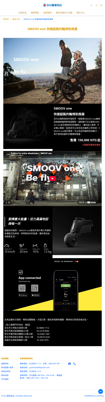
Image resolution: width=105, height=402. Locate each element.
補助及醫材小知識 (64, 12)
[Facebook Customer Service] (100, 391)
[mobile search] (91, 5)
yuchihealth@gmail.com (39, 367)
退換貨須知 (5, 371)
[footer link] (69, 363)
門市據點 (5, 379)
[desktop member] (96, 5)
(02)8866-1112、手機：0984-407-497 (44, 363)
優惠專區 (35, 12)
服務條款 (5, 363)
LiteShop (100, 396)
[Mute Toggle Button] (6, 203)
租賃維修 (47, 12)
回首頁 (6, 19)
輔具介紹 (16, 19)
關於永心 (81, 12)
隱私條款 (5, 375)
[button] (101, 5)
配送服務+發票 (7, 367)
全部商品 (22, 12)
